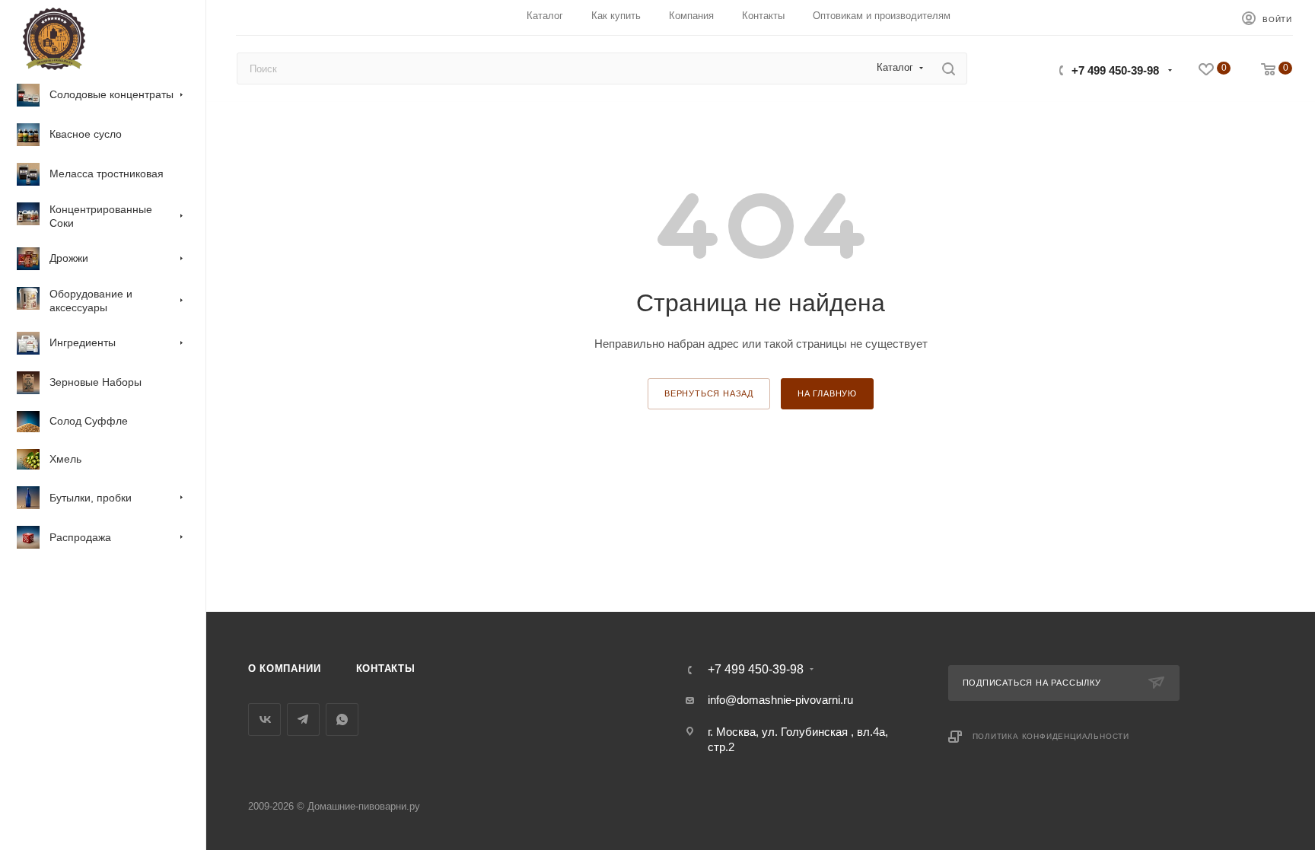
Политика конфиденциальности (1051, 736)
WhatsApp (342, 719)
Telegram (303, 719)
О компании (284, 668)
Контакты (386, 668)
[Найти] (948, 68)
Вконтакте (264, 719)
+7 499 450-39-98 (1115, 70)
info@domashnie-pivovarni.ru (780, 699)
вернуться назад (708, 393)
